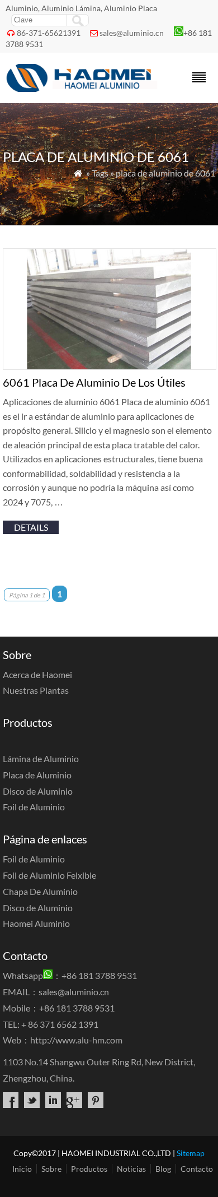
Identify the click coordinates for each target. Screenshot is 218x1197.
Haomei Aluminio (36, 923)
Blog (163, 1168)
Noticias (131, 1168)
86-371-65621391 (48, 33)
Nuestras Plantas (36, 690)
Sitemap (191, 1153)
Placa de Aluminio (37, 774)
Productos (89, 1168)
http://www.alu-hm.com (76, 1039)
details (31, 527)
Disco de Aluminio (38, 791)
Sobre (51, 1168)
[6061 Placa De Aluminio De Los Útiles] (109, 366)
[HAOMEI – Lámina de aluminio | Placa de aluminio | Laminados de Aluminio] (83, 88)
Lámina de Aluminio (41, 758)
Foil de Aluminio (34, 806)
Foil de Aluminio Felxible (49, 875)
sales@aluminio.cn (131, 33)
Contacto (197, 1168)
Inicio (22, 1168)
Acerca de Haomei (37, 674)
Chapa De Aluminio (40, 891)
